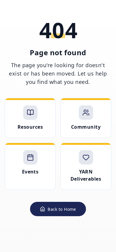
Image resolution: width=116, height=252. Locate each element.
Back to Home (62, 209)
